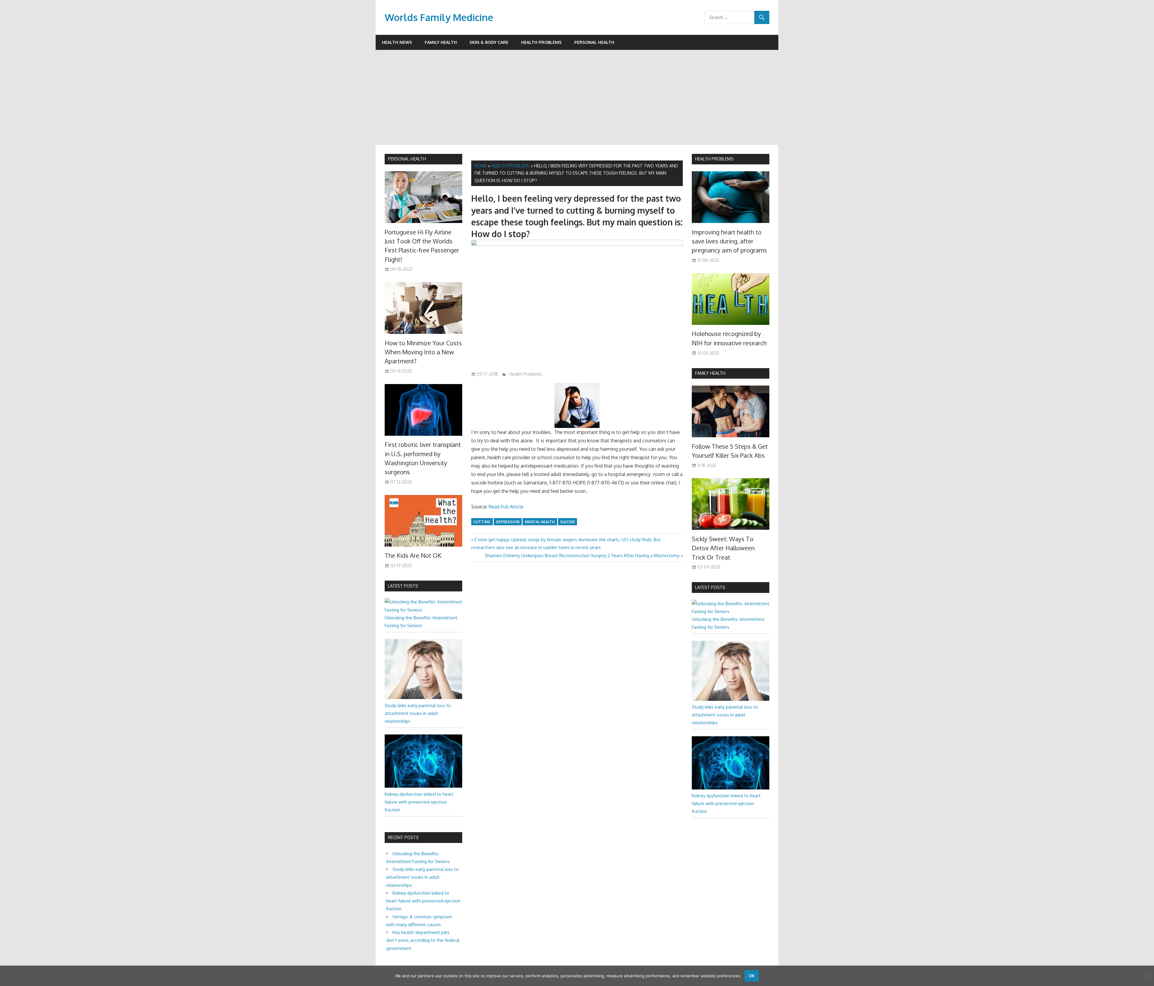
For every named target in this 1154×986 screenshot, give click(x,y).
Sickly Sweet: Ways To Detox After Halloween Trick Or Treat (723, 548)
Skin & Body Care (488, 42)
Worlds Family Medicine (439, 17)
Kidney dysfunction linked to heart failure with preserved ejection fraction (419, 802)
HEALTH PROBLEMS (714, 158)
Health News (397, 42)
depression (507, 522)
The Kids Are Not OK (413, 555)
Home (481, 165)
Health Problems (541, 42)
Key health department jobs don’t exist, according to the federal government (422, 940)
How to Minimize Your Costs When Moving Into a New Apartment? (423, 352)
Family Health (441, 42)
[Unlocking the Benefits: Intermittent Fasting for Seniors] (423, 610)
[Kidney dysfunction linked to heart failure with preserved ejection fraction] (423, 786)
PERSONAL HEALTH (407, 158)
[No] (1146, 976)
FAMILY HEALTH (710, 373)
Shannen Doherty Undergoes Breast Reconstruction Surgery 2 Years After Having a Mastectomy (582, 555)
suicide (567, 522)
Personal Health (594, 42)
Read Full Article (506, 507)
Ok (752, 975)
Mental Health (540, 522)
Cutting (481, 522)
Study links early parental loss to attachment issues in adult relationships (418, 713)
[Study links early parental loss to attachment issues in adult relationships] (423, 697)
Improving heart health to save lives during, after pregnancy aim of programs (729, 241)
